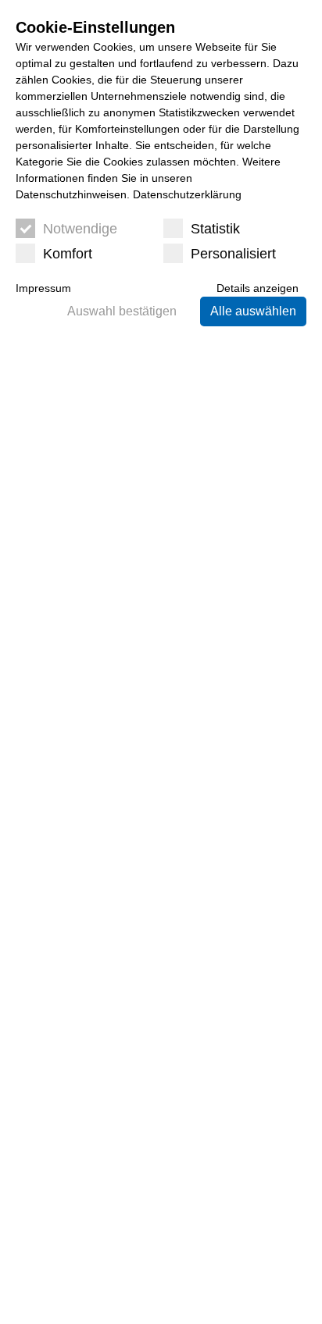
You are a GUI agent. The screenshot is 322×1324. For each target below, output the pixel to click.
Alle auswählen (253, 311)
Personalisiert (233, 254)
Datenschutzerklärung (187, 194)
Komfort (67, 254)
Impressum (43, 288)
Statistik (215, 229)
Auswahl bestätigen (122, 311)
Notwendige (80, 229)
